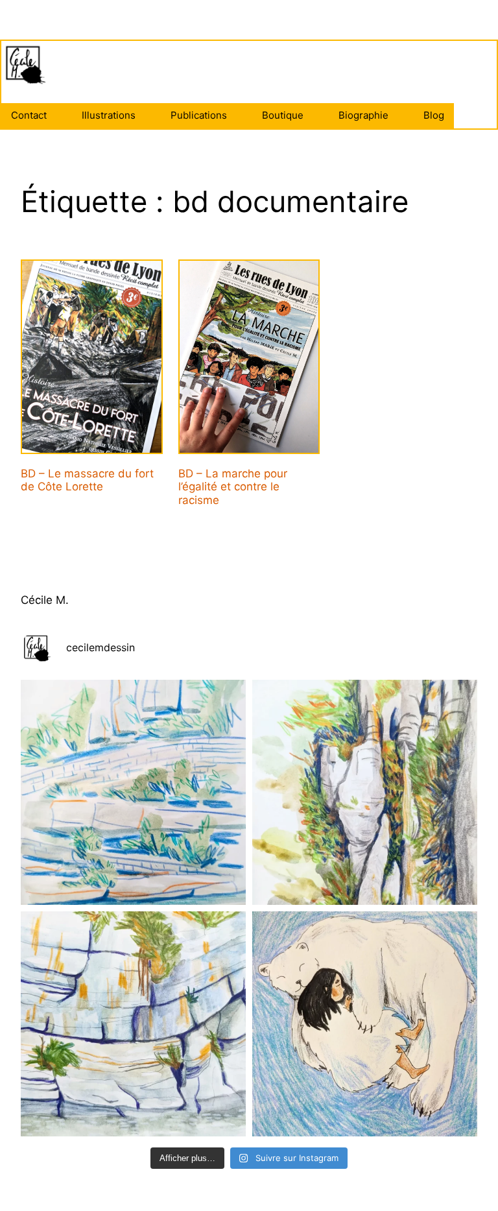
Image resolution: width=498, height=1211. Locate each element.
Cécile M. (45, 600)
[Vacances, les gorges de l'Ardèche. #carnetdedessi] (133, 1023)
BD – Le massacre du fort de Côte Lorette (87, 480)
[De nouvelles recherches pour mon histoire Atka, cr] (364, 1023)
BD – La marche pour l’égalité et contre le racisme (232, 487)
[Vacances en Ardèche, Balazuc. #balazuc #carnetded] (133, 792)
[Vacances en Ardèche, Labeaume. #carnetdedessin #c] (364, 792)
